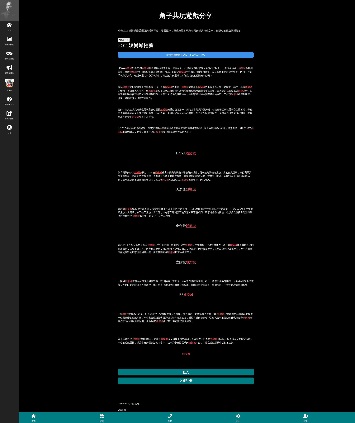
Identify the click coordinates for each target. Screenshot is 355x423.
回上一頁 (124, 39)
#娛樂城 (186, 354)
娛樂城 (128, 68)
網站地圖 (122, 410)
